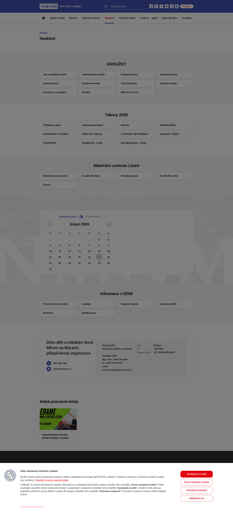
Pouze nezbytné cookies (196, 482)
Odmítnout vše (196, 498)
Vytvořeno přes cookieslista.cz (32, 507)
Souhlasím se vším (196, 474)
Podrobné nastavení (196, 490)
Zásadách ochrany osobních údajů (51, 480)
